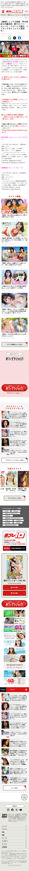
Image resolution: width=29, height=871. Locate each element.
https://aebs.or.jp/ (13, 821)
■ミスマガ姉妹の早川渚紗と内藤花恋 (12, 115)
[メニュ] (26, 11)
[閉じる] (27, 4)
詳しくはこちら (9, 7)
